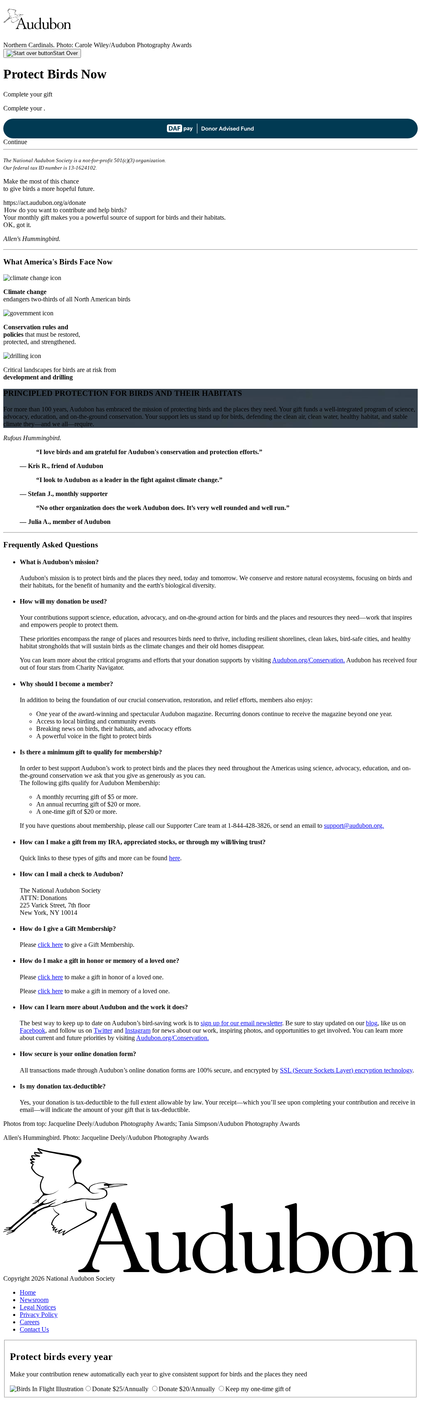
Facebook (32, 1030)
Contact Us (34, 1329)
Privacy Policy (39, 1314)
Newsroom (34, 1299)
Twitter (103, 1030)
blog (371, 1023)
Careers (29, 1321)
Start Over (65, 53)
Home (28, 1292)
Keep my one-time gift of (258, 1388)
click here (50, 944)
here (174, 857)
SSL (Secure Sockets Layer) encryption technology (346, 1070)
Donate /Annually (120, 1388)
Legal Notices (38, 1307)
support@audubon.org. (354, 825)
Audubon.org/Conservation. (308, 660)
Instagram (137, 1030)
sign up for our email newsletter (241, 1023)
